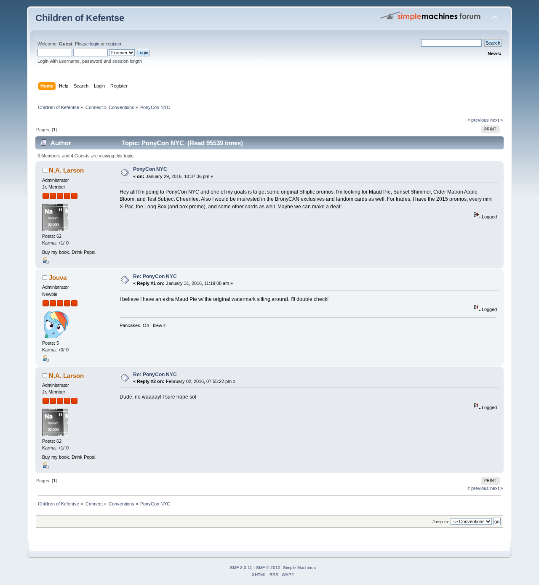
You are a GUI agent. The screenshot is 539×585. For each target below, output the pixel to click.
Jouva (58, 277)
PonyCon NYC (150, 169)
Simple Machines (299, 567)
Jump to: (440, 521)
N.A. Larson (66, 170)
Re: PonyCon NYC (155, 276)
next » (496, 119)
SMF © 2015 (268, 567)
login (94, 43)
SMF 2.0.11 (241, 567)
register (113, 43)
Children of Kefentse (79, 18)
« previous (478, 119)
